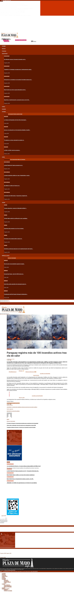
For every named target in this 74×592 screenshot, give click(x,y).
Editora (9, 359)
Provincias (4, 51)
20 (3, 521)
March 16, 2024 (36, 375)
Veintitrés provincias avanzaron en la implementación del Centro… (18, 248)
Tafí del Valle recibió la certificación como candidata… (16, 218)
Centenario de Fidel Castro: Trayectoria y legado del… (15, 195)
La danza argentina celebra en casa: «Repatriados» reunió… (17, 175)
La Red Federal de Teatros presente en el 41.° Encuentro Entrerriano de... (23, 471)
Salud (5, 583)
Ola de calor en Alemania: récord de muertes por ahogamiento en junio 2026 (21, 425)
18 (1, 521)
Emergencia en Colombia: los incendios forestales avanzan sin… (18, 79)
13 (3, 520)
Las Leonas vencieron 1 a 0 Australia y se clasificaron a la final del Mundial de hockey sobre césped (20, 530)
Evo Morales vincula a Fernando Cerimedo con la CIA (8, 6)
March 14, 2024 (22, 397)
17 (0, 521)
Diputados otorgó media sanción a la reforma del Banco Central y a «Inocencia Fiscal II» (14, 9)
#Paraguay (21, 370)
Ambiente (6, 260)
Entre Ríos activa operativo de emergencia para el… (15, 284)
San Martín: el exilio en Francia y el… (12, 185)
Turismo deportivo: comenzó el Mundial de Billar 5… (15, 208)
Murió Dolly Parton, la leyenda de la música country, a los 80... (20, 478)
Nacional (3, 48)
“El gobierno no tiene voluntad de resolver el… (14, 140)
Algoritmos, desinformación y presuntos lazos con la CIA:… (17, 99)
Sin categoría (9, 349)
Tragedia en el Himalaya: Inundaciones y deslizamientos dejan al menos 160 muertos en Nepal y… (15, 15)
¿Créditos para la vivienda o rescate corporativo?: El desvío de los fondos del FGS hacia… (14, 5)
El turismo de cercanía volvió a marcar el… (13, 238)
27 (3, 522)
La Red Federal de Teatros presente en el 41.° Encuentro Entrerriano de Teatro (12, 12)
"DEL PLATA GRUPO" (34, 571)
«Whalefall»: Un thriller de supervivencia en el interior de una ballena (22, 482)
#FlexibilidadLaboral (12, 371)
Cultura (3, 157)
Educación (6, 116)
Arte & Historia (7, 161)
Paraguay (18, 403)
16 (6, 520)
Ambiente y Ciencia (5, 255)
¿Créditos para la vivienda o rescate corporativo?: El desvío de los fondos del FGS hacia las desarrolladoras (22, 531)
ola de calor (14, 403)
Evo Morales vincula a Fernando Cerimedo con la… (15, 59)
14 (4, 520)
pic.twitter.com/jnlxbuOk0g (45, 373)
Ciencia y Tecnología (8, 590)
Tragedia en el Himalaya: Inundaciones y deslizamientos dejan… (18, 69)
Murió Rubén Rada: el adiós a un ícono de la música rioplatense (10, 13)
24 (0, 522)
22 (5, 521)
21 (4, 521)
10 (0, 520)
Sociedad (4, 111)
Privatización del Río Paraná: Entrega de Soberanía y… (15, 294)
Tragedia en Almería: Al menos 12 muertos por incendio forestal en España (21, 427)
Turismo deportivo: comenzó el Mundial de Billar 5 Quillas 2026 (10, 2)
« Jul (1, 524)
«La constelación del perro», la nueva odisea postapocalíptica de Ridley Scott (24, 466)
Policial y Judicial (7, 582)
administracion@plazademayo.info (9, 570)
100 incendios (9, 403)
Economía (4, 109)
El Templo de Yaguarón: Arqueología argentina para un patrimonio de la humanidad (22, 423)
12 (2, 520)
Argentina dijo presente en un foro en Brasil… (14, 228)
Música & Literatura (10, 476)
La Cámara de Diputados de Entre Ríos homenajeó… (15, 119)
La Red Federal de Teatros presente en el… (13, 165)
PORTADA (3, 46)
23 (6, 521)
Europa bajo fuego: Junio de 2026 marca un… (14, 274)
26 (2, 522)
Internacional (4, 53)
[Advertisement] (37, 23)
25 (1, 522)
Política (3, 106)
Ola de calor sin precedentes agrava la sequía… (14, 263)
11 (1, 520)
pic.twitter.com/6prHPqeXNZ (37, 395)
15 (5, 520)
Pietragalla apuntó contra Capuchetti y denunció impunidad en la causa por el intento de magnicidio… (16, 8)
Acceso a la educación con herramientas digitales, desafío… (17, 130)
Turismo (3, 202)
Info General (6, 581)
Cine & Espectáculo (10, 464)
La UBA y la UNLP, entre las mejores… (12, 150)
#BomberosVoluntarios (30, 371)
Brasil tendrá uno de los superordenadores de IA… (15, 89)
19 (2, 521)
